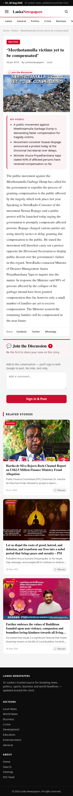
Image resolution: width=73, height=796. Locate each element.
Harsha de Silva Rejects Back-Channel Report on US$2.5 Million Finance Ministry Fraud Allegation (36, 469)
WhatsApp (50, 331)
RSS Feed (8, 777)
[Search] (66, 11)
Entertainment (12, 740)
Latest (8, 21)
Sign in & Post (36, 399)
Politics (35, 21)
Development (11, 729)
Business (61, 21)
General (21, 21)
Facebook (21, 331)
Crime (47, 21)
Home (6, 30)
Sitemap (8, 772)
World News (10, 714)
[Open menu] (6, 11)
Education (9, 734)
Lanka (27, 11)
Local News (10, 709)
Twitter (36, 331)
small (61, 297)
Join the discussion (22, 72)
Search (7, 767)
